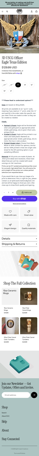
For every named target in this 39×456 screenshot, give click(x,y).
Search (4, 413)
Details (6, 238)
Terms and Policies (19, 453)
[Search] (7, 11)
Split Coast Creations (21, 449)
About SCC (5, 416)
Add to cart (28, 192)
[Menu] (2, 11)
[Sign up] (34, 395)
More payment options (19, 203)
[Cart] (36, 11)
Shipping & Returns (13, 244)
